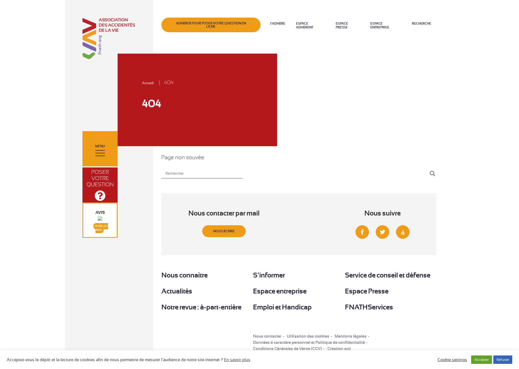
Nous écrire (224, 231)
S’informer (269, 275)
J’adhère (277, 23)
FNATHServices (369, 307)
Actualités (176, 291)
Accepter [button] (481, 360)
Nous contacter (267, 336)
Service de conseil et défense (387, 275)
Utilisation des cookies (308, 336)
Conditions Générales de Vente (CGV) (287, 348)
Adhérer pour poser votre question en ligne (211, 24)
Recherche (421, 23)
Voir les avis (101, 228)
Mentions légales (351, 336)
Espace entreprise (379, 25)
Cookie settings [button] (452, 360)
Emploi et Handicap (282, 307)
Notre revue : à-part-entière (201, 307)
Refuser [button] (503, 360)
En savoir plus (237, 360)
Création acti (339, 348)
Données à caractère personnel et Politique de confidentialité (309, 342)
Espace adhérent (304, 25)
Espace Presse (342, 25)
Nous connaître (184, 275)
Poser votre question (100, 178)
